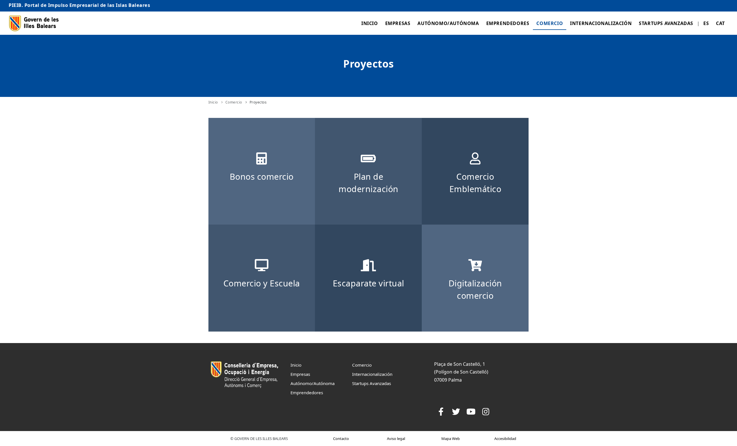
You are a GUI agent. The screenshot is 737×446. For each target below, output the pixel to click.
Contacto (341, 438)
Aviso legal (396, 438)
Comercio (549, 23)
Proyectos (258, 102)
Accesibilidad (505, 438)
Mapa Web (450, 438)
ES (706, 23)
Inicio (369, 23)
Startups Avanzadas (666, 23)
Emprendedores (507, 23)
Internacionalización (601, 23)
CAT (720, 23)
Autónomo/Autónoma (448, 23)
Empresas (398, 23)
